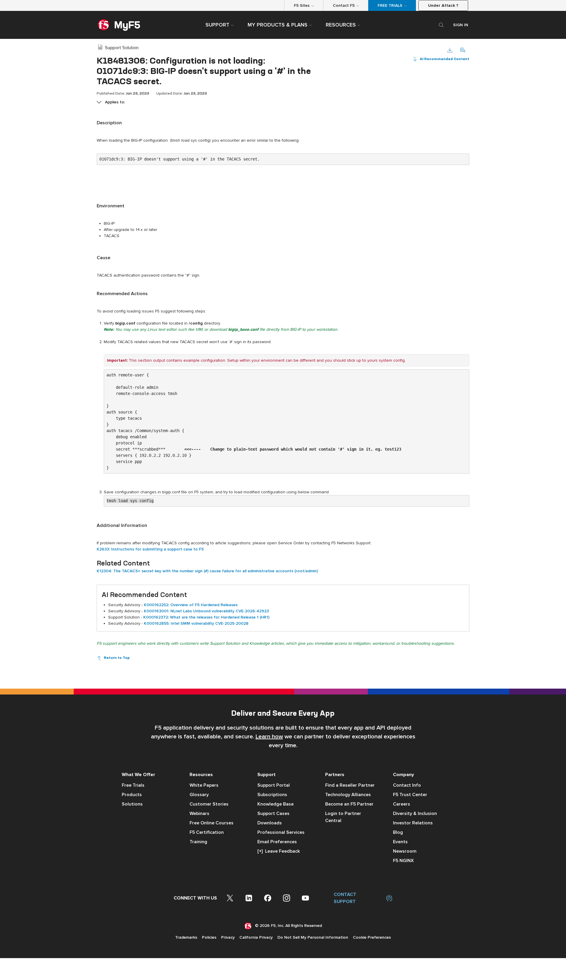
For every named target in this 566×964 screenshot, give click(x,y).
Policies (209, 937)
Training (198, 842)
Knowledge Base (275, 804)
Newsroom (405, 851)
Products (132, 795)
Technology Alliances (348, 795)
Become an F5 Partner (349, 804)
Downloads (269, 823)
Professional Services (281, 832)
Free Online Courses (211, 823)
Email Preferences (277, 842)
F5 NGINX (403, 861)
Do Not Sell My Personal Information (312, 937)
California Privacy (256, 937)
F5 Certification (207, 832)
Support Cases (273, 813)
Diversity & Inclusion (415, 813)
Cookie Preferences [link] (372, 937)
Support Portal (273, 785)
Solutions (132, 804)
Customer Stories (209, 804)
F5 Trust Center (410, 795)
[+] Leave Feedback (278, 851)
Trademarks (186, 937)
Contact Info (407, 785)
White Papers (204, 785)
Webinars (199, 813)
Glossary (199, 795)
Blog (398, 832)
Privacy (228, 937)
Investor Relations (413, 823)
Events (400, 842)
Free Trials (133, 785)
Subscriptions (272, 795)
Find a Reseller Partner (350, 785)
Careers (401, 804)
